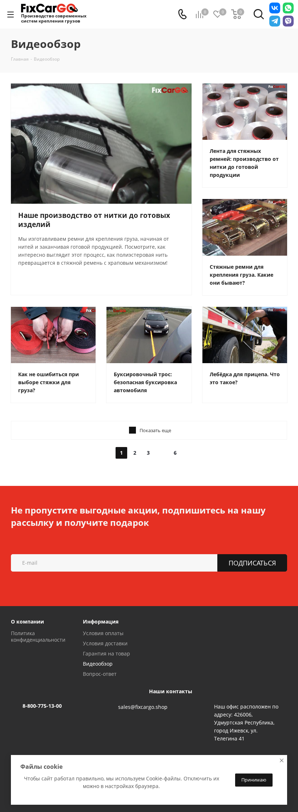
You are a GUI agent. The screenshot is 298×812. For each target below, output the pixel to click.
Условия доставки (105, 643)
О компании (27, 621)
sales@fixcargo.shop (143, 706)
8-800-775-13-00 (42, 705)
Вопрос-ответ (100, 673)
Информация (100, 621)
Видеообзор (98, 663)
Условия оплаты (103, 633)
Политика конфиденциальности (38, 636)
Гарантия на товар (106, 653)
